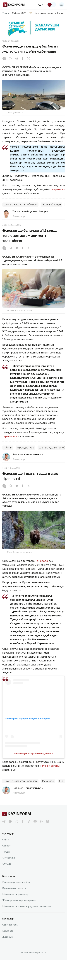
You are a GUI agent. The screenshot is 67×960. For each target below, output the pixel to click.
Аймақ (8, 447)
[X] (28, 59)
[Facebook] (22, 59)
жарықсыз (58, 189)
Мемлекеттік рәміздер (15, 894)
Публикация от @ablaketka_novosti (33, 753)
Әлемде (6, 863)
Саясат (6, 845)
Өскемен (48, 781)
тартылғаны (9, 436)
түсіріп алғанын (51, 765)
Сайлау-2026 (19, 13)
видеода (42, 560)
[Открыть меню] (61, 4)
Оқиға (5, 839)
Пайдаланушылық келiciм (16, 882)
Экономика (8, 857)
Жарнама (7, 936)
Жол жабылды (51, 204)
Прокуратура (25, 447)
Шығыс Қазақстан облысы (20, 204)
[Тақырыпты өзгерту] (51, 4)
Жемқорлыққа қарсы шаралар (19, 900)
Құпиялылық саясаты (14, 888)
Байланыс (7, 930)
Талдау (6, 851)
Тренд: (6, 13)
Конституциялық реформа (49, 13)
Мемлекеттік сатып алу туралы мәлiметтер (27, 906)
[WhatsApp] (10, 59)
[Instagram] (4, 59)
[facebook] (22, 821)
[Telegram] (16, 59)
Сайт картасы (10, 924)
